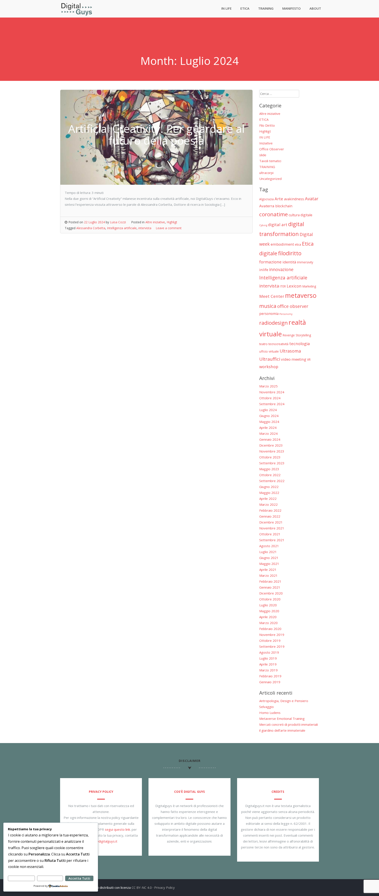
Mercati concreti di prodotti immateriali (288, 724)
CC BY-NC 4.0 (142, 887)
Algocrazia (266, 199)
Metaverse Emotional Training (282, 718)
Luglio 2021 (268, 552)
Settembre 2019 (271, 646)
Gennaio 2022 (269, 516)
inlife (263, 269)
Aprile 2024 (268, 427)
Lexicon (294, 286)
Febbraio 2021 (270, 581)
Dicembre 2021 (271, 522)
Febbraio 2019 (270, 676)
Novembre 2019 (271, 634)
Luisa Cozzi (118, 222)
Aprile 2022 (268, 498)
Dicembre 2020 (271, 593)
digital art (277, 224)
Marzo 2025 (268, 386)
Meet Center (271, 296)
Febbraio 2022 (270, 510)
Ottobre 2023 (270, 457)
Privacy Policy (164, 887)
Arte (279, 198)
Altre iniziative (155, 222)
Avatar (311, 198)
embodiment (282, 244)
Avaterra (266, 205)
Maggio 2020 (269, 611)
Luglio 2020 (268, 605)
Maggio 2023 (269, 469)
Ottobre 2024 (270, 398)
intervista (144, 228)
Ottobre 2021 (270, 534)
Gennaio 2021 (269, 587)
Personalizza (21, 878)
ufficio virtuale (269, 351)
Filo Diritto (267, 125)
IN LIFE (226, 8)
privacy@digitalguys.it (101, 841)
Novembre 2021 (271, 528)
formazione (270, 261)
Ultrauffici (269, 359)
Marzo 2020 (268, 623)
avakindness (294, 199)
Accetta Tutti (79, 878)
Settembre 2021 (271, 540)
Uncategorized (270, 178)
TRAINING (266, 8)
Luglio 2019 (268, 658)
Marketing (309, 286)
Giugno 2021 (269, 557)
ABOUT (315, 8)
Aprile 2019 (268, 664)
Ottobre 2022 (270, 475)
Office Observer (271, 149)
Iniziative (266, 143)
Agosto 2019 (269, 652)
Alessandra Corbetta (90, 228)
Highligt (172, 222)
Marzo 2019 (268, 670)
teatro (263, 344)
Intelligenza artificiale (122, 228)
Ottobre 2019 (270, 640)
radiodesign (273, 322)
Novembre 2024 (271, 392)
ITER (283, 286)
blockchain (283, 206)
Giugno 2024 (269, 415)
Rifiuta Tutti (50, 878)
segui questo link (117, 829)
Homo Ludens (270, 712)
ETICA (244, 8)
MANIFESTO (291, 8)
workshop (268, 366)
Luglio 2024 (268, 410)
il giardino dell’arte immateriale (282, 730)
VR (309, 359)
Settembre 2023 (271, 463)
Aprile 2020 (268, 617)
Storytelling (303, 335)
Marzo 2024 (268, 433)
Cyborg (263, 225)
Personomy (285, 314)
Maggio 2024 (269, 421)
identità (289, 261)
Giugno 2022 (269, 486)
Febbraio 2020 (270, 628)
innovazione (281, 269)
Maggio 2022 (269, 492)
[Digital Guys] (76, 14)
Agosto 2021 (269, 546)
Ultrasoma (290, 351)
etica (298, 244)
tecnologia (299, 343)
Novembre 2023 (271, 451)
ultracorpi (266, 172)
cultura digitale (300, 215)
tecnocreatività (278, 344)
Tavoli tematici (270, 161)
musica (267, 305)
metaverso (300, 295)
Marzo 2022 (268, 504)
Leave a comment (169, 228)
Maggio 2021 (269, 563)
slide (262, 155)
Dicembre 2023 (271, 445)
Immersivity (305, 262)
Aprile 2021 (268, 569)
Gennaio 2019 (269, 682)
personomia (269, 313)
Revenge (289, 335)
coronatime (273, 214)
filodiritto (289, 253)
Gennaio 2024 (269, 439)
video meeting (293, 359)
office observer (292, 306)
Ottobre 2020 (270, 599)
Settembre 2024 (271, 404)
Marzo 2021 (268, 575)
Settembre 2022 (271, 481)
